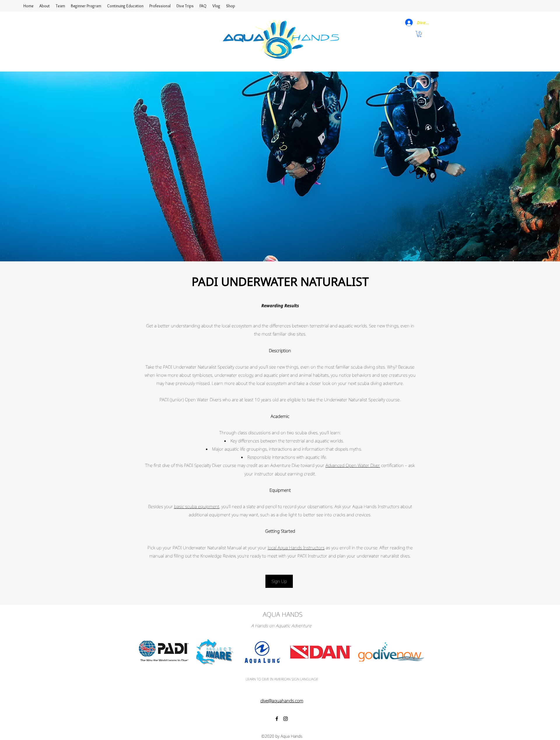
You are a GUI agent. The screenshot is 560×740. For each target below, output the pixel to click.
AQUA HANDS (282, 614)
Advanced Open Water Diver (353, 465)
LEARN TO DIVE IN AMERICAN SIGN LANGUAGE (282, 679)
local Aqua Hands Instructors (296, 547)
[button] (419, 34)
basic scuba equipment (196, 506)
